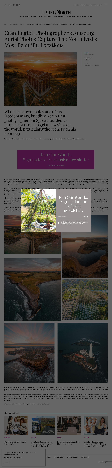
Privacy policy (64, 222)
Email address (62, 217)
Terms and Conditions (75, 222)
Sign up (85, 217)
